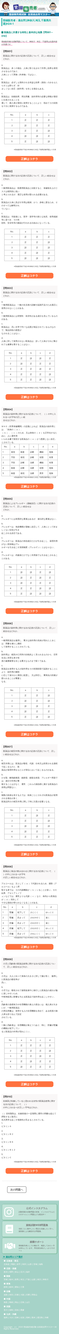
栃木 (11, 1279)
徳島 (11, 1310)
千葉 (28, 1279)
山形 (30, 1264)
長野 (11, 1272)
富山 (17, 1272)
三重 (22, 1287)
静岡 (5, 1287)
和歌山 (34, 1295)
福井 (28, 1272)
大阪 (22, 1295)
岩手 (18, 1264)
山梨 (33, 1279)
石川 (22, 1272)
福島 (41, 1264)
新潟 (5, 1272)
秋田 (24, 1264)
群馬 (17, 1279)
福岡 (5, 1317)
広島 (22, 1302)
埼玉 (22, 1279)
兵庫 (28, 1295)
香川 (5, 1310)
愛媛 (22, 1310)
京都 (17, 1295)
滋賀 (5, 1295)
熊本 (33, 1317)
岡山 (17, 1302)
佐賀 (22, 1317)
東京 (39, 1279)
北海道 (6, 1264)
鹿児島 (40, 1317)
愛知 (17, 1287)
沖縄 (46, 1317)
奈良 (11, 1295)
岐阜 (11, 1287)
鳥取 (5, 1302)
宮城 (35, 1264)
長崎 (28, 1317)
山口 (28, 1302)
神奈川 (45, 1279)
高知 (17, 1310)
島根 (11, 1302)
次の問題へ (16, 1189)
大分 (11, 1317)
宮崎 (17, 1317)
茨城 (5, 1279)
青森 (13, 1264)
